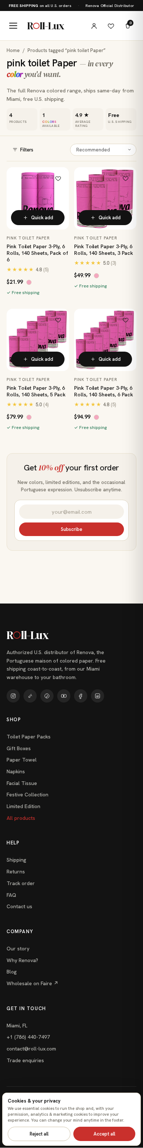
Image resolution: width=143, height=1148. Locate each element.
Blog (12, 971)
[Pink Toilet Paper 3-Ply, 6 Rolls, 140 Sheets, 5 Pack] (38, 340)
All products (21, 818)
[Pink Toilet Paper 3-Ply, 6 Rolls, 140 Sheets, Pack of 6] (38, 198)
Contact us (19, 906)
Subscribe (71, 529)
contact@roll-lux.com (31, 1048)
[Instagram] (13, 696)
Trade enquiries (25, 1060)
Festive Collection (27, 794)
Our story (18, 948)
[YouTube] (63, 696)
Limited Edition (23, 806)
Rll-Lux (45, 26)
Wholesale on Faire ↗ (32, 983)
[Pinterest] (47, 696)
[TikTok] (30, 696)
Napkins (16, 771)
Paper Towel (22, 759)
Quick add (42, 217)
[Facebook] (80, 696)
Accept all (104, 1134)
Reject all (39, 1134)
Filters (26, 150)
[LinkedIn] (97, 696)
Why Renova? (22, 960)
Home (13, 50)
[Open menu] (13, 26)
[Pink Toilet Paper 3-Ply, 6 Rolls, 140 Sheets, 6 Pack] (105, 340)
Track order (21, 883)
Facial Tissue (22, 783)
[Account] (94, 25)
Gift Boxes (19, 748)
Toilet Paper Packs (29, 736)
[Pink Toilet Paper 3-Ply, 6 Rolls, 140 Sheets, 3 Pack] (105, 198)
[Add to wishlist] (58, 178)
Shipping (16, 860)
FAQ (11, 895)
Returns (16, 871)
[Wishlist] (110, 25)
